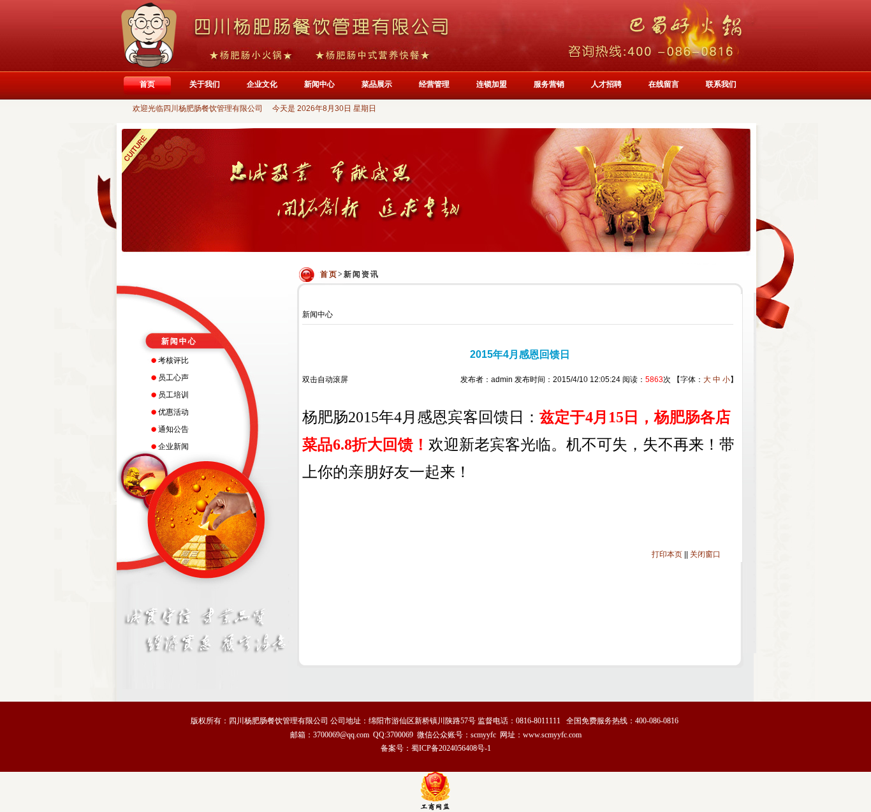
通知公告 (173, 429)
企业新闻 (173, 446)
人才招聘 (606, 84)
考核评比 (173, 360)
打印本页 (667, 554)
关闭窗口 (705, 554)
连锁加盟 (491, 84)
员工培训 (173, 394)
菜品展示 (377, 84)
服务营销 (549, 84)
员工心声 (173, 377)
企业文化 (262, 84)
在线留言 (663, 84)
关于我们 (204, 84)
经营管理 (434, 84)
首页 (147, 84)
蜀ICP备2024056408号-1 (451, 748)
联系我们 (721, 84)
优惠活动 (173, 412)
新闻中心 (319, 84)
